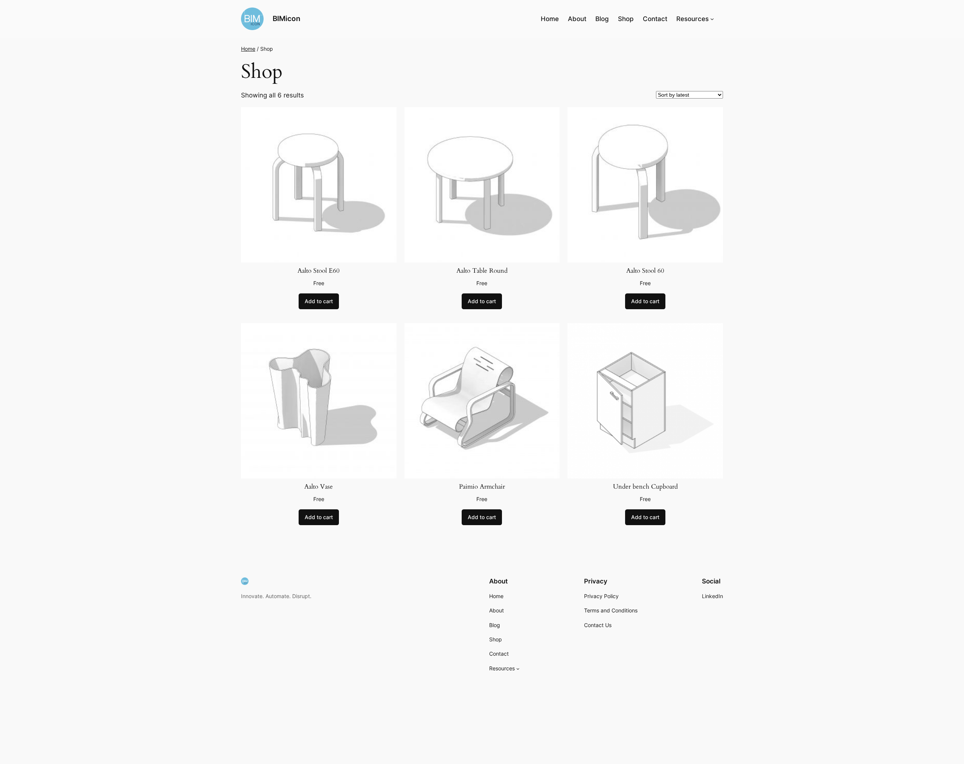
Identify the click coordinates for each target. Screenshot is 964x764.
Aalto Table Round (482, 271)
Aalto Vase (318, 487)
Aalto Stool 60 (645, 271)
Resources (692, 19)
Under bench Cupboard (645, 487)
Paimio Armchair (482, 487)
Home (550, 19)
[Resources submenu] (712, 19)
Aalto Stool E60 (318, 271)
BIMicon (286, 18)
